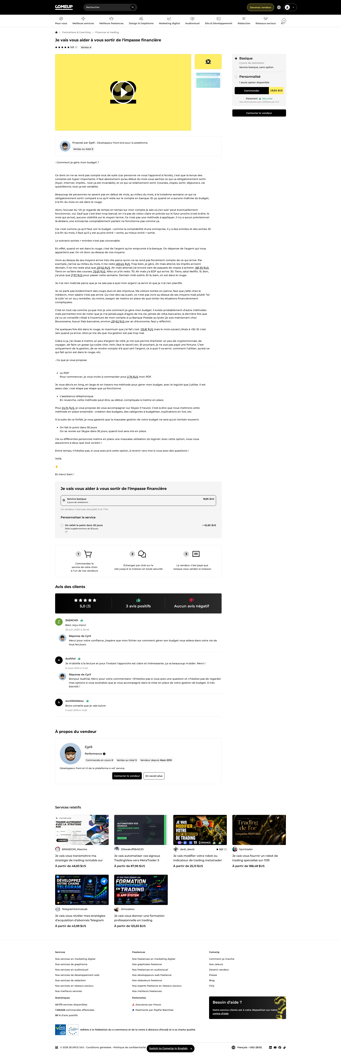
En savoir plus (153, 775)
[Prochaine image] (282, 830)
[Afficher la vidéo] (123, 92)
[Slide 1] (208, 80)
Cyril (92, 142)
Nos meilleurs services (68, 991)
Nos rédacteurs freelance (147, 980)
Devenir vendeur (219, 969)
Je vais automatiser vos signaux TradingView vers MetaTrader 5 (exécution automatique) (137, 860)
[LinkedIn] (270, 1047)
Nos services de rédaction (70, 980)
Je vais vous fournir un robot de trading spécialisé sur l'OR (255, 858)
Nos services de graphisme (71, 964)
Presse (213, 975)
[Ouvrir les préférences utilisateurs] (293, 7)
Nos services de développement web (77, 975)
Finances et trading (107, 32)
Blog (212, 980)
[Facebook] (279, 1047)
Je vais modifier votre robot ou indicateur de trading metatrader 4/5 (197, 860)
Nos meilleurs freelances (147, 991)
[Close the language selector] (191, 1048)
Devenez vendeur (260, 7)
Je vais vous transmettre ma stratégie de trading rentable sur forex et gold (79, 860)
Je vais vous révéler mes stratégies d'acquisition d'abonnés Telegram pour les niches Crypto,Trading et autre (80, 922)
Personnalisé (249, 77)
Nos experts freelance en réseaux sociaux (157, 985)
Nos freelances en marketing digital (153, 958)
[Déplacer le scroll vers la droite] (284, 21)
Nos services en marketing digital (75, 958)
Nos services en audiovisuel (71, 969)
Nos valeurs (216, 964)
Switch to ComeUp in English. (168, 1048)
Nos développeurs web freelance (151, 975)
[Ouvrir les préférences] (279, 7)
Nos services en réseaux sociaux (74, 985)
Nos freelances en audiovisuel (150, 969)
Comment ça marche (221, 958)
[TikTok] (284, 1047)
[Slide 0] (208, 61)
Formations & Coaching (76, 32)
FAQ (211, 985)
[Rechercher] (132, 7)
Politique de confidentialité (129, 1047)
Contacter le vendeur (259, 113)
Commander (251, 90)
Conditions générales (98, 1047)
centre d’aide (221, 1013)
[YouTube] (275, 1047)
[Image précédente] (236, 830)
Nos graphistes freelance (147, 964)
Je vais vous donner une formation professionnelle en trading (139, 918)
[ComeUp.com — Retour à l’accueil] (64, 7)
